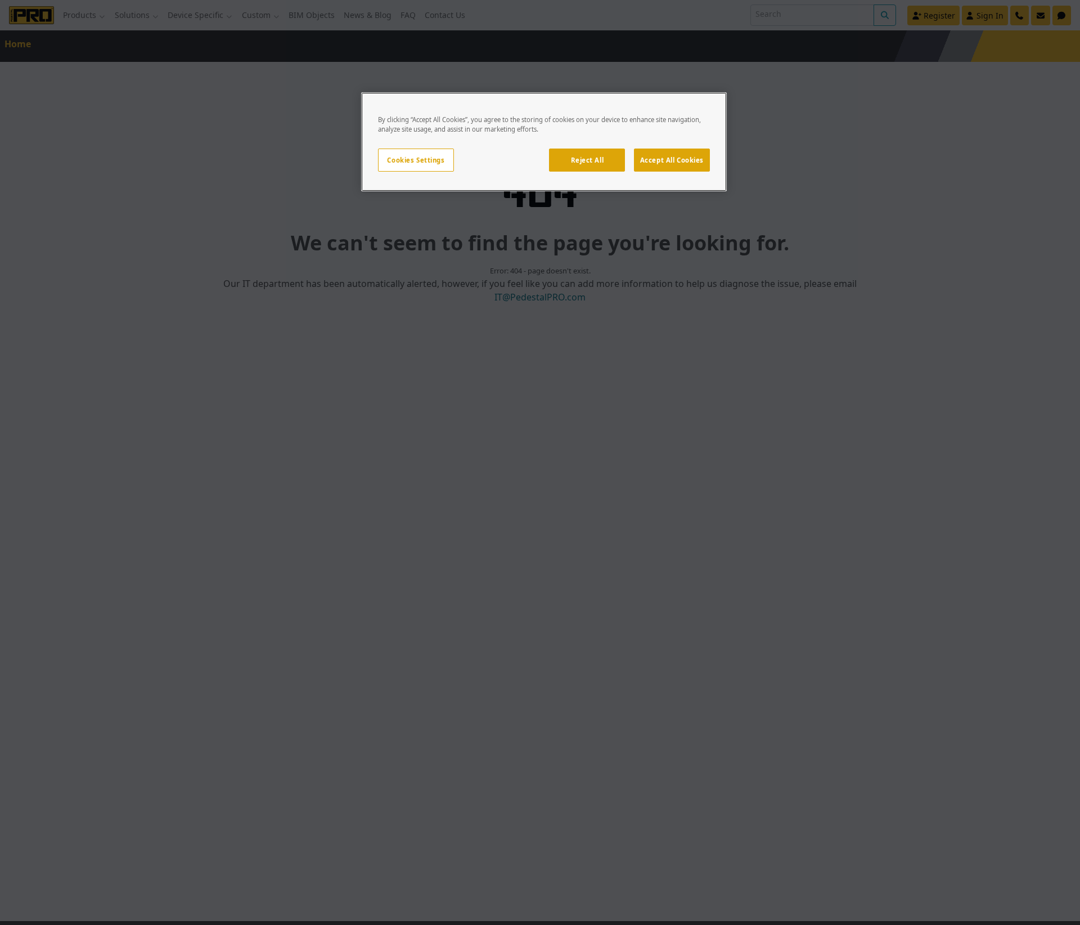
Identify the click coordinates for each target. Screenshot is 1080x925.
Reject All (587, 160)
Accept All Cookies (672, 160)
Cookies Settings (415, 160)
